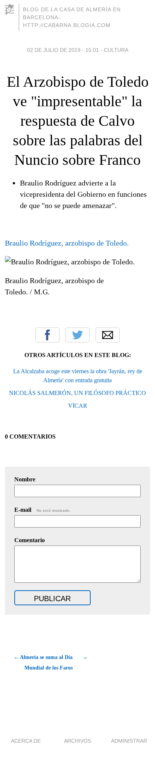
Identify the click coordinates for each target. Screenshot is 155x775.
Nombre (24, 479)
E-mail (42, 510)
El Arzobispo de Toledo (78, 81)
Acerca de (26, 741)
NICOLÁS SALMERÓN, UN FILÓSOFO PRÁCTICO (77, 393)
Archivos (77, 741)
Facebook (47, 334)
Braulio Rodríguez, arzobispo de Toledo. (67, 243)
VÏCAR (77, 406)
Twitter (77, 334)
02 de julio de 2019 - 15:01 (63, 50)
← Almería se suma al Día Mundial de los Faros (43, 662)
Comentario (29, 540)
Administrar (129, 741)
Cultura (116, 50)
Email (108, 334)
